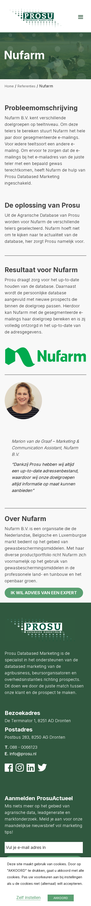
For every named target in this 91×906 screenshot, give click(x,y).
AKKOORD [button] (60, 898)
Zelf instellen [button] (28, 897)
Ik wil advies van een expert (44, 592)
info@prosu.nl (23, 753)
